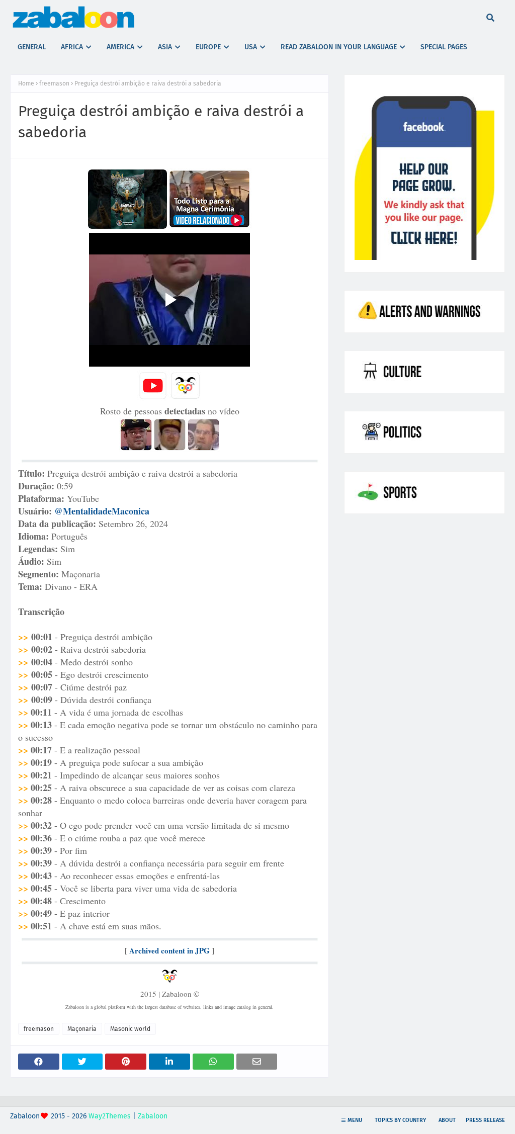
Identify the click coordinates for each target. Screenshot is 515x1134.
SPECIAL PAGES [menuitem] (443, 47)
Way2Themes (110, 1116)
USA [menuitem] (250, 47)
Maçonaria (82, 1028)
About (447, 1120)
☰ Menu (351, 1120)
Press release (485, 1120)
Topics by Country (400, 1120)
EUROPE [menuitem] (208, 47)
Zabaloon (152, 1116)
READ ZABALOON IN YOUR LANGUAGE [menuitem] (339, 47)
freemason (54, 83)
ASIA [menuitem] (165, 47)
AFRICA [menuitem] (72, 47)
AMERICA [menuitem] (120, 47)
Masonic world (130, 1028)
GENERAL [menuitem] (32, 47)
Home (26, 83)
